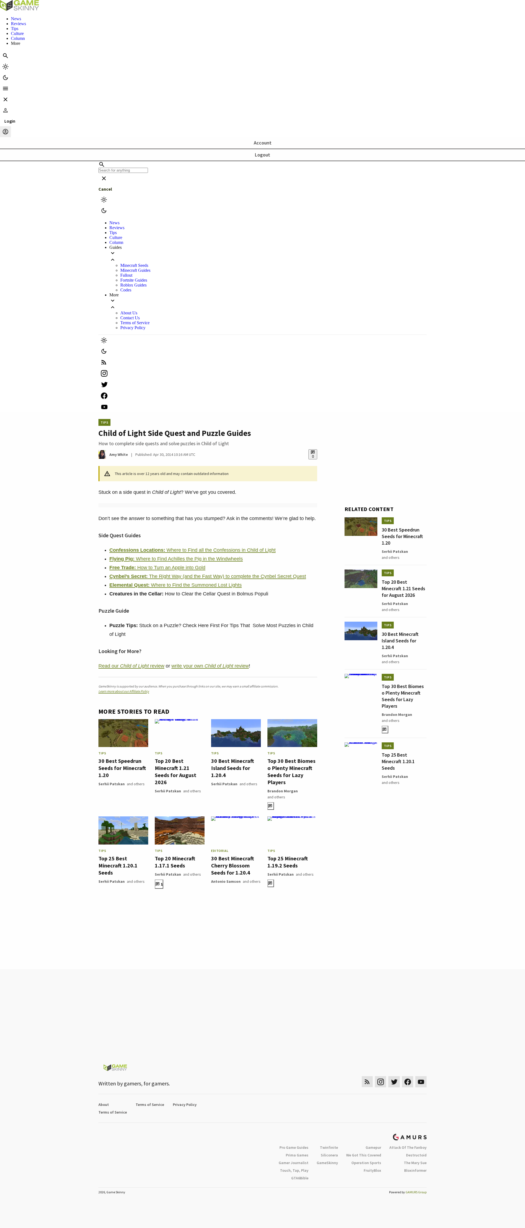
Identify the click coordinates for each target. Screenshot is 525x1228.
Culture (17, 33)
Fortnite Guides (133, 280)
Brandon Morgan (282, 791)
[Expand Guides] (268, 256)
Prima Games (297, 1155)
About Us (128, 313)
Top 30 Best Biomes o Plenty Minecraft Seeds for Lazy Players (291, 771)
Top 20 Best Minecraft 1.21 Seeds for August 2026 (175, 771)
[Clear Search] (103, 178)
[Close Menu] (5, 99)
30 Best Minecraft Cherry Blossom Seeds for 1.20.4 (232, 865)
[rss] (262, 362)
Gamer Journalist (293, 1162)
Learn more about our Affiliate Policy (123, 691)
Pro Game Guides (293, 1147)
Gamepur (373, 1147)
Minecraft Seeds (134, 265)
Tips (14, 28)
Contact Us (130, 317)
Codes (125, 290)
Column (18, 38)
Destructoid (416, 1155)
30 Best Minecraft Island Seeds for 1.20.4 (232, 767)
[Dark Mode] (5, 77)
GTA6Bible (299, 1178)
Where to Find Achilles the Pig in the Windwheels (176, 559)
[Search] (5, 55)
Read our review (131, 666)
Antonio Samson (226, 881)
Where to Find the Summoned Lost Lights (175, 585)
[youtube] (262, 406)
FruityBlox (372, 1170)
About (103, 1104)
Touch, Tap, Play (294, 1170)
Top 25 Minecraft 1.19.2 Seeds (287, 862)
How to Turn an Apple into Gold (157, 567)
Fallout (126, 275)
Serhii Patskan (111, 783)
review (241, 666)
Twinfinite (329, 1147)
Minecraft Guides (135, 270)
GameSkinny (327, 1162)
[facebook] (262, 395)
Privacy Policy (132, 327)
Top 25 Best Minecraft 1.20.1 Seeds (118, 865)
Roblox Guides (133, 285)
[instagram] (262, 373)
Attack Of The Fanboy (408, 1147)
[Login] (5, 110)
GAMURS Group (416, 1192)
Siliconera (329, 1155)
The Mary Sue (415, 1162)
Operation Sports (366, 1162)
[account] (5, 131)
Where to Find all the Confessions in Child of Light (192, 550)
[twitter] (262, 384)
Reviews (18, 23)
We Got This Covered (363, 1155)
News (16, 18)
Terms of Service (135, 322)
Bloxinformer (415, 1170)
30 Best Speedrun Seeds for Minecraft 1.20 (122, 767)
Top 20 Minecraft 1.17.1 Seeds (175, 862)
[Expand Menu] (5, 88)
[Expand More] (268, 304)
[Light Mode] (5, 66)
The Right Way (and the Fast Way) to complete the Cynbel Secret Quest (207, 576)
